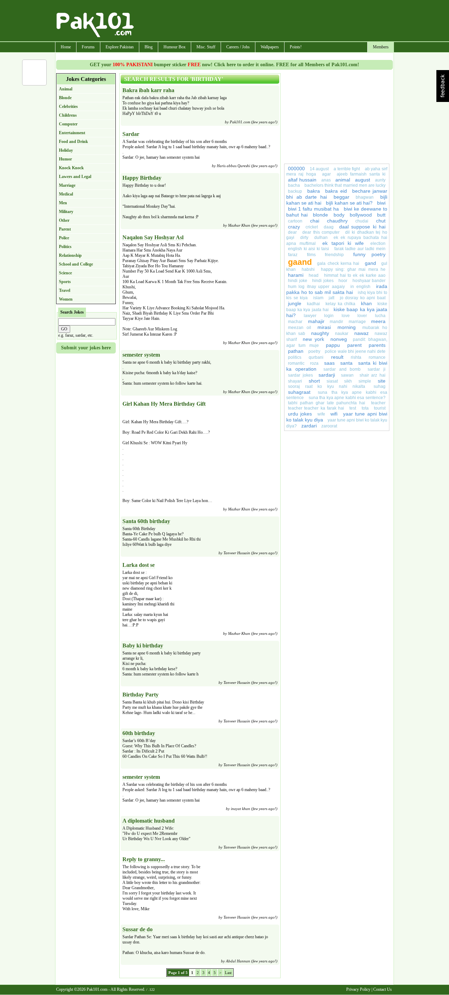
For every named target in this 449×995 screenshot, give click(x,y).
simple (364, 381)
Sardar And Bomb (342, 369)
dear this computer (321, 232)
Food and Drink (73, 141)
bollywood (361, 215)
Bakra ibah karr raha (148, 90)
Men (63, 202)
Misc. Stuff (205, 46)
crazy (294, 226)
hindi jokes (323, 280)
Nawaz (361, 333)
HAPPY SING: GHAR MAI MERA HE (353, 269)
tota (365, 408)
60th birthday (138, 733)
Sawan (347, 375)
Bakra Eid (336, 191)
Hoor (343, 280)
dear (292, 232)
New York (313, 339)
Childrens (68, 115)
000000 (296, 168)
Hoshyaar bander (369, 280)
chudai (361, 221)
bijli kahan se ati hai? (349, 203)
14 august (319, 168)
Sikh (348, 381)
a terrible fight (347, 168)
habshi (308, 269)
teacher (378, 402)
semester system (141, 355)
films (311, 254)
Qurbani (316, 357)
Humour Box (174, 46)
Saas (329, 363)
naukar (341, 333)
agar (326, 174)
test (352, 408)
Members (381, 46)
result (337, 357)
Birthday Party (140, 695)
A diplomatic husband (148, 821)
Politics (65, 246)
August (362, 180)
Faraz (292, 254)
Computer (68, 124)
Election (378, 243)
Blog (149, 46)
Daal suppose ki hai (362, 226)
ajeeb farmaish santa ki (361, 174)
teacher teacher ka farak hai (316, 408)
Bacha (294, 185)
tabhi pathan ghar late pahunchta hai (326, 402)
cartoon (295, 221)
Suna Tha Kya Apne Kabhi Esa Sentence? (347, 397)
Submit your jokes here (86, 347)
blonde (320, 215)
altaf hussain (302, 180)
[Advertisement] (264, 21)
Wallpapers (270, 46)
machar (295, 321)
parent (354, 345)
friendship (334, 254)
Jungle (294, 303)
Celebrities (68, 106)
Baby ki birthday (142, 646)
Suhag (380, 386)
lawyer (310, 315)
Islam (318, 297)
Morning (348, 327)
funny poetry (369, 254)
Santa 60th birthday (146, 521)
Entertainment (72, 132)
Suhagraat (299, 392)
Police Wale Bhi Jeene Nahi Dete (355, 351)
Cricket (312, 227)
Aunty (380, 180)
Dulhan (321, 237)
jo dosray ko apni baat (363, 297)
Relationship (70, 255)
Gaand (300, 262)
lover (362, 315)
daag (329, 227)
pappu (333, 345)
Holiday (66, 150)
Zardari (309, 425)
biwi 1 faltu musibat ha (313, 209)
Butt (381, 215)
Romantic (296, 363)
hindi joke (297, 280)
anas (326, 180)
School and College (76, 264)
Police (64, 237)
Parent (65, 229)
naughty (320, 333)
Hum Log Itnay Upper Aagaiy (316, 286)
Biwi (381, 203)
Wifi (333, 414)
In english (360, 286)
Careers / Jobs (238, 46)
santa (346, 363)
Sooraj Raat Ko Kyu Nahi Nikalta (326, 386)
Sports (65, 281)
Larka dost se (138, 565)
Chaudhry (337, 221)
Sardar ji (377, 369)
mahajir (316, 321)
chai (314, 221)
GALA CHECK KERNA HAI (338, 263)
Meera (378, 321)
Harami (295, 275)
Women (66, 299)
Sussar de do (137, 929)
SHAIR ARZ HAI (373, 375)
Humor (65, 159)
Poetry (314, 351)
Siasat (332, 381)
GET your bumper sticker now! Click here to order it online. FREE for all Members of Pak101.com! (224, 64)
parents (377, 345)
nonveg (338, 339)
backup (295, 191)
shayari (295, 381)
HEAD (314, 275)
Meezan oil (299, 327)
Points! (296, 46)
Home (66, 46)
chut (381, 221)
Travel (64, 290)
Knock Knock (71, 167)
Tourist (380, 408)
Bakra (313, 191)
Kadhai (313, 303)
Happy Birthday (141, 178)
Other (64, 220)
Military (66, 211)
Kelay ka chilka (341, 303)
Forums (88, 46)
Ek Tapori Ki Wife (343, 243)
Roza (314, 363)
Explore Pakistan (120, 46)
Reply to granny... (143, 859)
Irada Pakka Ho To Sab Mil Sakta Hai (336, 289)
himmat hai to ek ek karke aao (355, 275)
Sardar (130, 134)
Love (346, 315)
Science (65, 272)
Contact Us (382, 989)
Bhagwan (365, 197)
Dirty (304, 237)
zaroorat (329, 426)
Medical (66, 194)
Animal (65, 89)
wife (321, 414)
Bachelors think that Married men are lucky (345, 185)
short (314, 381)
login (329, 315)
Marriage (67, 185)
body (339, 215)
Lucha (380, 315)
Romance (377, 357)
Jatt (331, 297)
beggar (341, 197)
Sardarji (327, 375)
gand (370, 263)
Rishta (356, 357)
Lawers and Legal (75, 176)
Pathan (295, 351)
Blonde (65, 97)
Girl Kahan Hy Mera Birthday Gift (164, 404)
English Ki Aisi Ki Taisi (308, 248)
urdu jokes (300, 414)
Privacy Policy (358, 989)
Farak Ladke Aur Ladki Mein (360, 248)
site (382, 381)
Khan (366, 303)
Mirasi (324, 327)
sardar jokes (300, 375)
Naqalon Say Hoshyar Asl (152, 237)
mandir (336, 321)
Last (228, 972)
